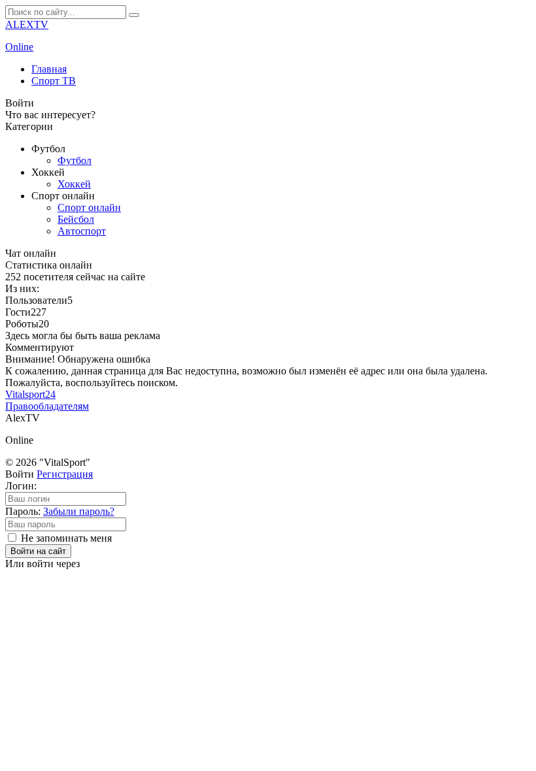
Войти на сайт (38, 551)
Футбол (75, 160)
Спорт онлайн (89, 207)
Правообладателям (47, 406)
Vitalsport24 (30, 394)
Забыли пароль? (78, 511)
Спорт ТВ (53, 80)
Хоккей (74, 183)
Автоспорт (82, 231)
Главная (49, 68)
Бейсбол (76, 219)
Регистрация (65, 474)
